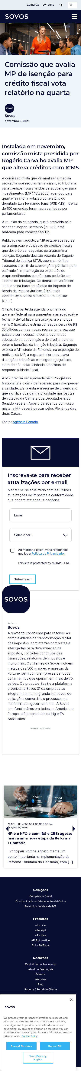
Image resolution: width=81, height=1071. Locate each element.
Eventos (40, 974)
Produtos (40, 919)
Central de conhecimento (40, 964)
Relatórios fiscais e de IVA (41, 906)
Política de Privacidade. (47, 553)
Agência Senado (25, 422)
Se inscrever (22, 579)
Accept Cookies (21, 1045)
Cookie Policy (29, 1036)
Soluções (40, 890)
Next (74, 829)
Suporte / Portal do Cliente (40, 989)
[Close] (71, 1000)
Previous (7, 829)
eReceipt (40, 930)
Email (40, 510)
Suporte (48, 5)
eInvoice (40, 925)
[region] (38, 1032)
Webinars (40, 979)
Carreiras (33, 5)
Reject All (54, 1045)
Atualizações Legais (40, 969)
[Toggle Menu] (61, 5)
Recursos (40, 958)
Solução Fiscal (40, 945)
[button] (26, 735)
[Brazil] (72, 5)
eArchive (40, 935)
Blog (40, 984)
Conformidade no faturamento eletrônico (41, 901)
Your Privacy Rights (38, 1058)
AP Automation (40, 940)
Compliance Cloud (40, 896)
